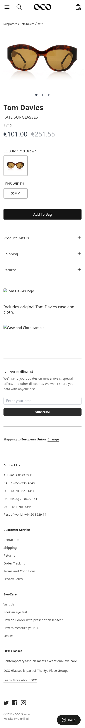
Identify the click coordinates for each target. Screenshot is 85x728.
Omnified (23, 719)
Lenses (8, 636)
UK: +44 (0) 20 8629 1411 (21, 499)
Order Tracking (14, 563)
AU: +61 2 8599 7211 (18, 475)
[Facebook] (14, 702)
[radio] (15, 193)
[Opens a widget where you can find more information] (69, 720)
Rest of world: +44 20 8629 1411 (26, 514)
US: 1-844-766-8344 (17, 507)
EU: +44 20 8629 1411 (18, 491)
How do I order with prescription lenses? (33, 620)
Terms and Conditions (19, 571)
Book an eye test (15, 612)
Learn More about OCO (20, 680)
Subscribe (42, 412)
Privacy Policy (13, 579)
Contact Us (11, 540)
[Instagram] (23, 702)
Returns (9, 555)
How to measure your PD (21, 628)
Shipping (10, 548)
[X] (6, 702)
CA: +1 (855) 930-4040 (19, 483)
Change (53, 439)
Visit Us (8, 604)
